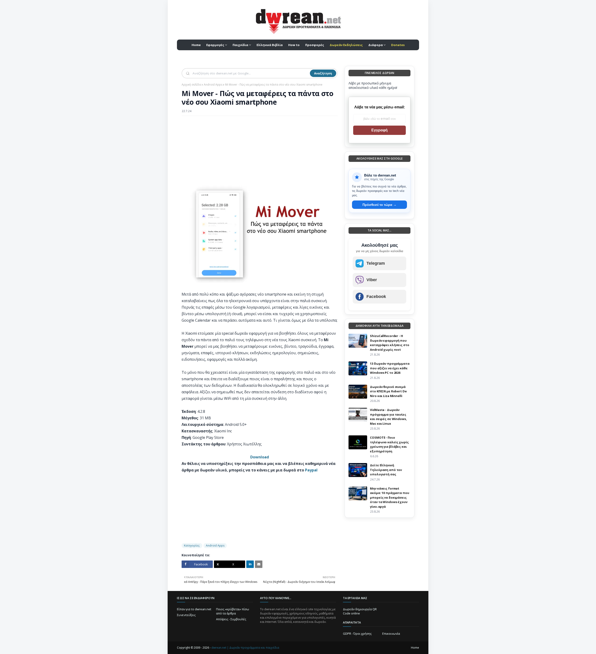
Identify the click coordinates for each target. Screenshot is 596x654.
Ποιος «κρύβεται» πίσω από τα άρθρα (232, 611)
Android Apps (213, 85)
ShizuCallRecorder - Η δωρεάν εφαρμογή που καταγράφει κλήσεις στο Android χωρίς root (389, 343)
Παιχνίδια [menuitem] (240, 45)
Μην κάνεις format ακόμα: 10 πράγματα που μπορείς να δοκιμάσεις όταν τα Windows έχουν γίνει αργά (389, 497)
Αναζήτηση (323, 73)
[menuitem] (346, 45)
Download (259, 457)
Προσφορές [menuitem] (314, 45)
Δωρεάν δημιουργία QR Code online (360, 611)
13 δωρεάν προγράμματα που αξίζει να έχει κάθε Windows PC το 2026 (389, 368)
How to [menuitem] (294, 45)
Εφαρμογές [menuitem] (215, 45)
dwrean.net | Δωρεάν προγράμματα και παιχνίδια (245, 648)
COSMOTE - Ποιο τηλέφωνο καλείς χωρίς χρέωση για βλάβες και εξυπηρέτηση (389, 444)
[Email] (258, 564)
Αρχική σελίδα (191, 85)
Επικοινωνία (391, 633)
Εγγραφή (379, 130)
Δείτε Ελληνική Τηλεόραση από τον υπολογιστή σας (386, 469)
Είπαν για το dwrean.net (194, 609)
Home (415, 648)
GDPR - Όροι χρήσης (357, 633)
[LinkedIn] (250, 564)
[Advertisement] (260, 153)
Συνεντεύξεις (186, 615)
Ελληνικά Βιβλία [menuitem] (270, 45)
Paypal (311, 470)
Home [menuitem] (196, 45)
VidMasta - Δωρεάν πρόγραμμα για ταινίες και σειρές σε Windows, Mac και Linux (388, 417)
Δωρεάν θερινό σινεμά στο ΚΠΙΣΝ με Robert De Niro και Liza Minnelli (388, 391)
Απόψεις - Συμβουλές (231, 619)
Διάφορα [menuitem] (375, 45)
